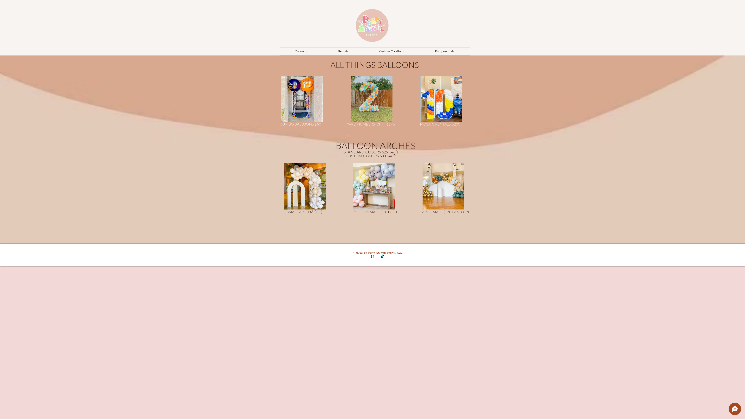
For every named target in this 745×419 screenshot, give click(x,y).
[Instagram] (373, 256)
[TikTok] (382, 256)
